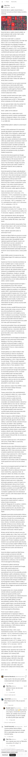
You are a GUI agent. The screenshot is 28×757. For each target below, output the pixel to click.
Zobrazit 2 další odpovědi (9, 694)
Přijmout (12, 755)
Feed (7, 1)
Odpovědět (10, 683)
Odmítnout (5, 755)
